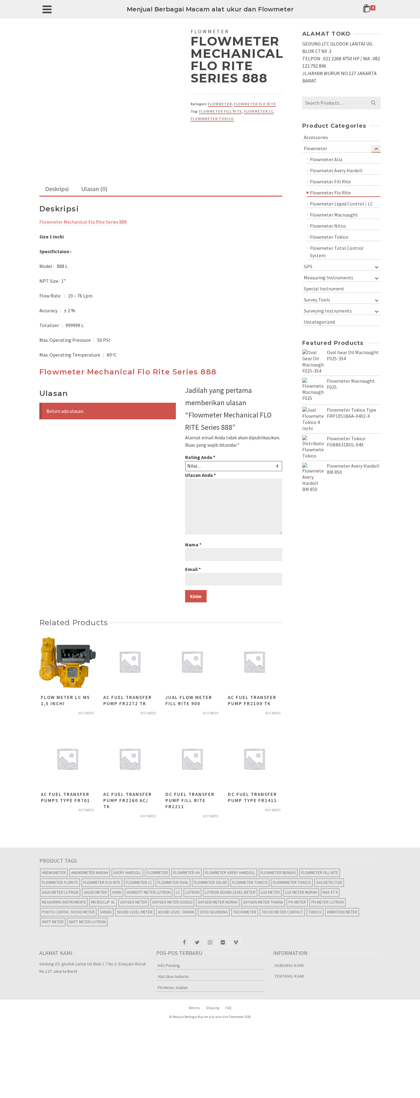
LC (178, 892)
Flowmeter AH (186, 872)
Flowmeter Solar (210, 882)
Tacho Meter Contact (282, 912)
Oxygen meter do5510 (172, 902)
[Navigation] (47, 9)
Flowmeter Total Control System (336, 251)
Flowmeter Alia (326, 159)
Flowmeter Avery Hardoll (336, 170)
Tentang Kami (289, 976)
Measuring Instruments (328, 277)
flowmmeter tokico (212, 118)
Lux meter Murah (301, 892)
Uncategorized (319, 322)
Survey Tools (317, 300)
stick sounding (214, 912)
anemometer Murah (89, 872)
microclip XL (103, 902)
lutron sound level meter (230, 892)
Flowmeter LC (258, 111)
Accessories (316, 137)
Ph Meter (297, 902)
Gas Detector (329, 882)
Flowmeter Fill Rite (220, 111)
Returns (194, 1008)
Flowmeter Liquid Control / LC (341, 204)
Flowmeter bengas (278, 872)
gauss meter (95, 892)
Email (193, 569)
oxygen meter (133, 902)
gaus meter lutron (60, 892)
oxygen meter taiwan (263, 902)
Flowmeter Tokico (329, 237)
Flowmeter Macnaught (334, 215)
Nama (193, 544)
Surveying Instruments (328, 311)
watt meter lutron (87, 921)
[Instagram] (210, 942)
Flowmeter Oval (172, 882)
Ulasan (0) (94, 189)
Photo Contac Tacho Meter (68, 912)
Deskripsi (57, 189)
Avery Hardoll (127, 872)
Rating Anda (200, 457)
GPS (308, 266)
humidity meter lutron (149, 892)
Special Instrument (324, 288)
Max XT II (330, 892)
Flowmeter (220, 104)
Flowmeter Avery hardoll (230, 872)
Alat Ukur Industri (173, 976)
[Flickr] (223, 942)
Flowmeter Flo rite (102, 882)
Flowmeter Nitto (328, 226)
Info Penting (169, 965)
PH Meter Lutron (327, 902)
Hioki (116, 892)
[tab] (56, 189)
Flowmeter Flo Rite (255, 104)
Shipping (212, 1008)
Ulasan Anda (200, 475)
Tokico (315, 912)
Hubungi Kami (289, 965)
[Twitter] (197, 942)
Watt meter (53, 921)
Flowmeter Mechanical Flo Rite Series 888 (83, 222)
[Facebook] (184, 942)
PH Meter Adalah (173, 987)
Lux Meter (270, 892)
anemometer (54, 872)
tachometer (244, 912)
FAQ (228, 1008)
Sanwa (106, 912)
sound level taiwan (176, 912)
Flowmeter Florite (60, 882)
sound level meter (135, 912)
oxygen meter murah (218, 902)
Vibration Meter (342, 912)
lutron (192, 892)
